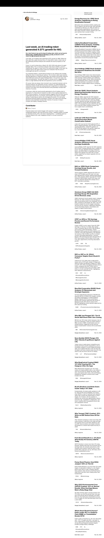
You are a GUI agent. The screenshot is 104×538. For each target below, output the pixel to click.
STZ (81, 527)
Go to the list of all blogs (30, 12)
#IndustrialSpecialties (85, 34)
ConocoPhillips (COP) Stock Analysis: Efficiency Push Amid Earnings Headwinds (86, 142)
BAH (77, 183)
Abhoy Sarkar (78, 37)
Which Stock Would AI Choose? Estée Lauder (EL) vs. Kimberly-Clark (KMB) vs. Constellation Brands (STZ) (86, 513)
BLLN (77, 405)
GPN (82, 243)
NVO (77, 354)
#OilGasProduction (85, 158)
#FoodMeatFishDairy (81, 531)
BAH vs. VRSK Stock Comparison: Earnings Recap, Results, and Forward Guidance (87, 168)
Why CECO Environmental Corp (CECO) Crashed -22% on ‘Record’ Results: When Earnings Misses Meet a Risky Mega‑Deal (87, 487)
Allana (31, 18)
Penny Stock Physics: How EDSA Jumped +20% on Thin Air (86, 463)
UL (85, 273)
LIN (76, 132)
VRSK (81, 183)
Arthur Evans (78, 187)
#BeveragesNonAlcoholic (82, 280)
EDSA (77, 476)
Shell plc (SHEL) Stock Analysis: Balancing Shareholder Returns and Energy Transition (87, 92)
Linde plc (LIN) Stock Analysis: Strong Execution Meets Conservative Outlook (86, 119)
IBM (77, 329)
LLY (81, 354)
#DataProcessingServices (92, 183)
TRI (86, 243)
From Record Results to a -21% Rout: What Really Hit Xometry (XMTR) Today (88, 439)
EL (85, 527)
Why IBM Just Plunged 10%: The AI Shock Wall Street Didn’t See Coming (88, 316)
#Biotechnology (85, 476)
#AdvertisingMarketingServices (88, 210)
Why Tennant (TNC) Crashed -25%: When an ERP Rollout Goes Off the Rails (87, 415)
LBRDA (77, 60)
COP (77, 158)
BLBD (77, 307)
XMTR (77, 453)
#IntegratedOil (84, 109)
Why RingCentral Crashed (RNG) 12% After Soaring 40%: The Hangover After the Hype (86, 364)
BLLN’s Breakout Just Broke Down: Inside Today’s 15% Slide (87, 387)
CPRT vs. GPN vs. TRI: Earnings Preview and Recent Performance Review (87, 221)
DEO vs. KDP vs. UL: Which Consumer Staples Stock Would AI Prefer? (87, 256)
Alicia (76, 408)
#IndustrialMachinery (85, 429)
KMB (77, 527)
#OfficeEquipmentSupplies (83, 246)
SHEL (77, 109)
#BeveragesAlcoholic (81, 277)
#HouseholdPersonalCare (82, 275)
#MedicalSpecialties (85, 405)
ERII (77, 34)
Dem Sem (77, 85)
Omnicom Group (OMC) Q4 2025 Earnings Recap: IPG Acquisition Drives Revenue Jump (86, 193)
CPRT (77, 243)
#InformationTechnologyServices (88, 329)
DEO (77, 273)
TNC (77, 429)
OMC (77, 210)
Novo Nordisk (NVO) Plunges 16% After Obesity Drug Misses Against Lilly (87, 340)
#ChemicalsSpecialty (85, 132)
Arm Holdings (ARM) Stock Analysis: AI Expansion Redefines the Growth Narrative (88, 70)
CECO (77, 502)
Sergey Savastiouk (80, 333)
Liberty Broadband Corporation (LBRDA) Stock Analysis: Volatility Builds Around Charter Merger (87, 44)
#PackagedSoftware (85, 378)
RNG (77, 378)
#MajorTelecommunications (88, 60)
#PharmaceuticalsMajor (90, 354)
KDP (81, 273)
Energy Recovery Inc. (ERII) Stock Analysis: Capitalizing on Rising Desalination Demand (87, 20)
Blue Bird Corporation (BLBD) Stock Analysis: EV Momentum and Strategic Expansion (87, 290)
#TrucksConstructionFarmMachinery (90, 307)
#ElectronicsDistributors (87, 453)
